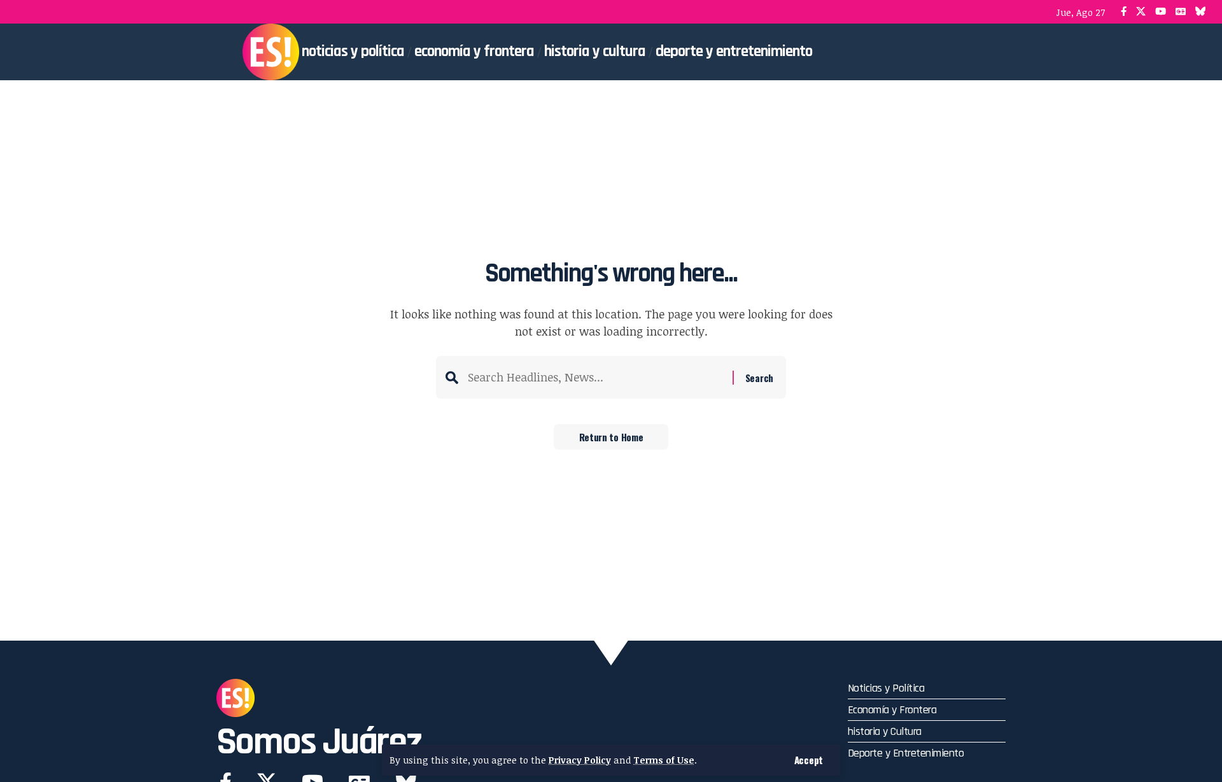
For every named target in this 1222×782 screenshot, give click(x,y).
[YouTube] (1160, 11)
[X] (1141, 11)
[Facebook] (1124, 11)
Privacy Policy (580, 760)
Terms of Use (663, 760)
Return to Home (611, 437)
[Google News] (1180, 11)
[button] (808, 760)
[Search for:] (595, 377)
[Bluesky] (1200, 11)
